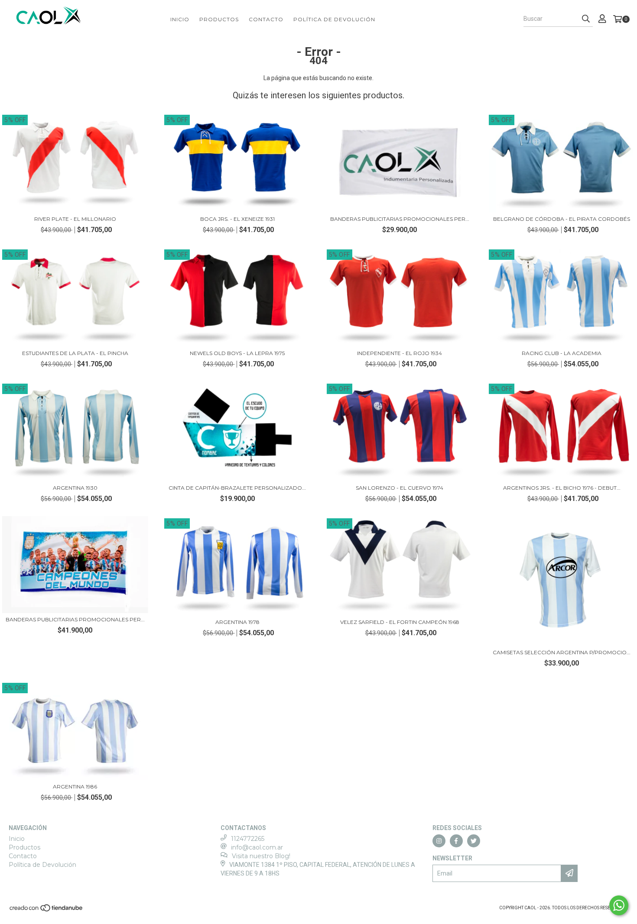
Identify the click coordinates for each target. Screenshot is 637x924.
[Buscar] (586, 19)
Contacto (266, 19)
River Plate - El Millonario (75, 219)
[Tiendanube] (46, 910)
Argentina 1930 (75, 488)
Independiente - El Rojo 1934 (399, 353)
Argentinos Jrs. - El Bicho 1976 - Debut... (562, 488)
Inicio (179, 19)
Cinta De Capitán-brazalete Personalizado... (237, 488)
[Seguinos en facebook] (456, 840)
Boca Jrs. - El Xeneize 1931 (237, 219)
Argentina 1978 (237, 622)
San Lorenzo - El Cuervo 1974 (399, 488)
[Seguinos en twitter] (473, 840)
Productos (219, 19)
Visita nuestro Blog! (261, 856)
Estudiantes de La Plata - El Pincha (75, 353)
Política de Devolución (334, 19)
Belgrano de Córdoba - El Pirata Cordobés (561, 219)
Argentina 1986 (75, 786)
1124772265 (247, 839)
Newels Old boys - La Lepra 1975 (237, 353)
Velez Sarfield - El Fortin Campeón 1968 (399, 622)
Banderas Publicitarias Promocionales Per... (399, 219)
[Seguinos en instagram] (438, 840)
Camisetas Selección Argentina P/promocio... (561, 652)
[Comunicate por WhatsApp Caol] (618, 905)
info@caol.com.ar (257, 847)
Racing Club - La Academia (561, 353)
